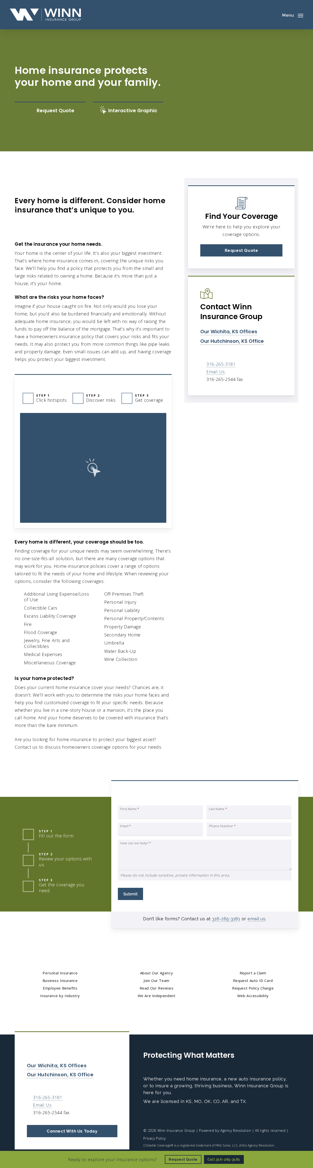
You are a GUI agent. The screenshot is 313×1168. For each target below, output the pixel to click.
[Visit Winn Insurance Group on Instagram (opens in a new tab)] (168, 1116)
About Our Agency (156, 972)
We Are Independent (157, 995)
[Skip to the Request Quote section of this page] (50, 110)
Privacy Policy (154, 1138)
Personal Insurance (53, 186)
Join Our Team (156, 980)
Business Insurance (60, 980)
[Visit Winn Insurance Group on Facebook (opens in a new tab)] (147, 1116)
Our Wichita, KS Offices (228, 331)
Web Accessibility (253, 995)
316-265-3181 (220, 364)
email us (256, 918)
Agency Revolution (235, 1130)
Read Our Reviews (157, 988)
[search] (273, 14)
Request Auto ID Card (253, 980)
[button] (292, 15)
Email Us (215, 372)
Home (21, 186)
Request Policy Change (253, 988)
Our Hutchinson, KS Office (232, 341)
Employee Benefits (60, 988)
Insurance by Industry (60, 995)
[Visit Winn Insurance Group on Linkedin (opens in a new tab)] (158, 1116)
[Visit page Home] (45, 15)
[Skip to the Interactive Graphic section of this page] (128, 110)
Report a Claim (253, 972)
